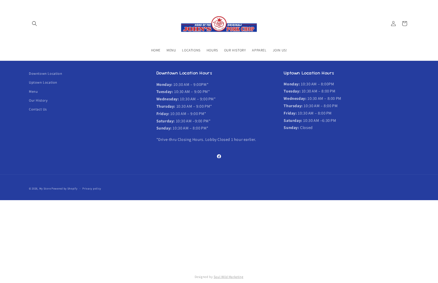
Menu (33, 91)
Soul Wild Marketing (228, 277)
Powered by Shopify (64, 188)
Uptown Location (43, 82)
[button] (34, 23)
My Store (45, 188)
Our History (38, 100)
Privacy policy (91, 188)
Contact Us (38, 109)
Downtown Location (45, 73)
